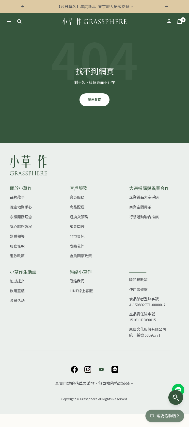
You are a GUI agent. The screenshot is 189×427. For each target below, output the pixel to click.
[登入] (169, 21)
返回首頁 (94, 99)
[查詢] (19, 21)
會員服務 (77, 197)
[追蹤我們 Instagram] (87, 369)
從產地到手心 (21, 206)
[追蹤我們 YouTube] (101, 369)
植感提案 (17, 280)
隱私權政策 (138, 279)
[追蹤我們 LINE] (115, 369)
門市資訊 (77, 236)
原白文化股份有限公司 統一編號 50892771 (147, 332)
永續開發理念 (21, 216)
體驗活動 (17, 300)
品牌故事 (17, 197)
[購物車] (179, 21)
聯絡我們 (77, 246)
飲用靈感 (17, 290)
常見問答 (77, 226)
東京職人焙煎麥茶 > (115, 6)
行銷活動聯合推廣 (144, 216)
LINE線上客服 (81, 290)
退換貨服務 (79, 216)
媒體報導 (17, 236)
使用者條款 (138, 289)
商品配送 (77, 206)
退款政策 (17, 255)
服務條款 (17, 246)
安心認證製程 (21, 226)
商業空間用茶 (140, 206)
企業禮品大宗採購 (144, 197)
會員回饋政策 (81, 255)
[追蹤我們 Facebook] (74, 369)
